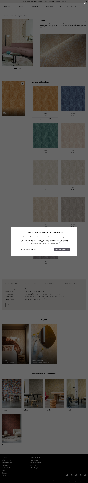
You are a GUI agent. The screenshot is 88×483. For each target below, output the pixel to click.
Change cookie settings (28, 250)
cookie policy (54, 244)
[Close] (84, 3)
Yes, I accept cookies (62, 250)
